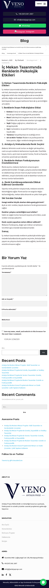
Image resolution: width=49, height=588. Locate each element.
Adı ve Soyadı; (7, 299)
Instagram (30, 31)
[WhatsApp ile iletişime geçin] (43, 582)
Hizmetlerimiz (7, 529)
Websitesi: (6, 320)
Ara (3, 348)
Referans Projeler (8, 533)
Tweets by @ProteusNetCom (12, 460)
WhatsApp (26, 25)
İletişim (4, 541)
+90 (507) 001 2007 (26, 14)
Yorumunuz (6, 272)
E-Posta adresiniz (9, 309)
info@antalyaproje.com (26, 20)
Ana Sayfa (5, 524)
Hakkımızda (6, 537)
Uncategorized (32, 60)
